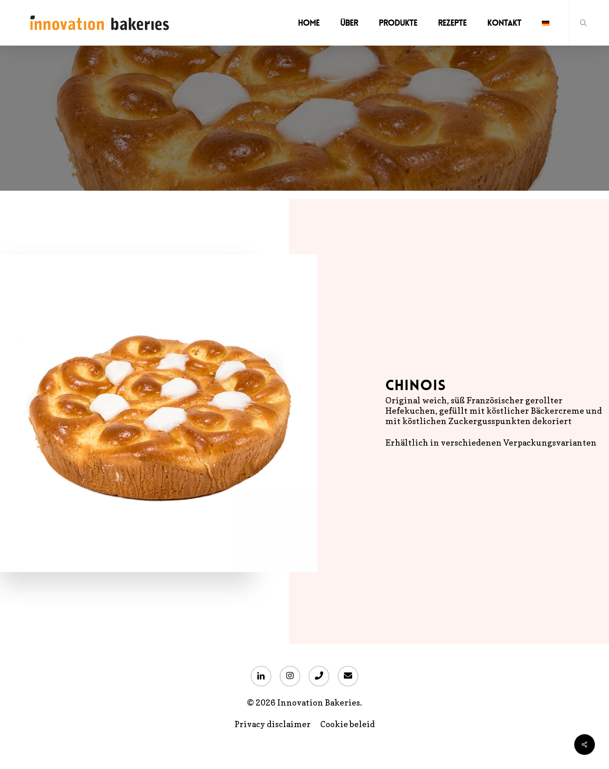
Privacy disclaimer (272, 724)
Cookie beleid (347, 724)
